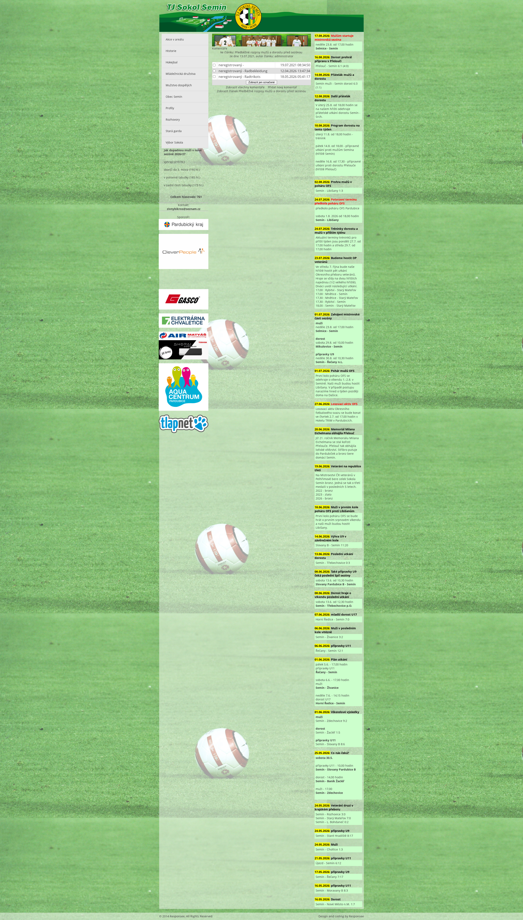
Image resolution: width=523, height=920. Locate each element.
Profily (170, 108)
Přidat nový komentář (282, 87)
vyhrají (168, 162)
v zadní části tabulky (178, 185)
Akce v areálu (175, 39)
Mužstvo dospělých (179, 85)
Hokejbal (172, 62)
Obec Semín (174, 97)
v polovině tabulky (176, 177)
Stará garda (174, 131)
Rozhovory (173, 119)
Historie (171, 51)
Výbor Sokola (174, 142)
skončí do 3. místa (176, 170)
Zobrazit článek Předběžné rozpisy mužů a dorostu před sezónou (261, 91)
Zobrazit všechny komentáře (245, 87)
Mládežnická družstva (181, 74)
